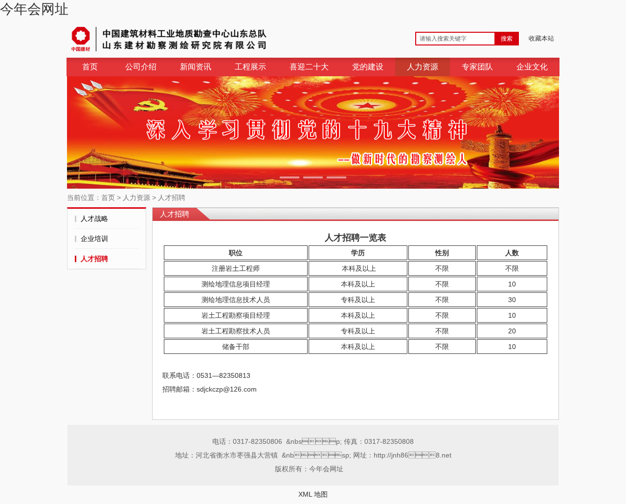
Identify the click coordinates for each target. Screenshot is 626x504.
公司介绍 (140, 67)
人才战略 (94, 218)
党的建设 (367, 67)
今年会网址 (34, 9)
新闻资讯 (195, 67)
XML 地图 (313, 494)
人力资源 (422, 67)
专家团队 (477, 67)
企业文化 (532, 67)
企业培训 (94, 238)
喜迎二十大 (309, 67)
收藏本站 (541, 38)
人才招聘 (171, 197)
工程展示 (250, 67)
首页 (90, 67)
